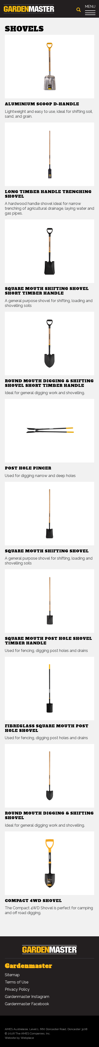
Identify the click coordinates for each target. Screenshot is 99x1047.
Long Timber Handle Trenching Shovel (48, 194)
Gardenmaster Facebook (27, 1004)
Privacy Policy (17, 989)
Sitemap (12, 975)
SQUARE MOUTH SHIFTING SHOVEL (47, 551)
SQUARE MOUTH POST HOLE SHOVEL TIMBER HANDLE (48, 641)
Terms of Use (16, 982)
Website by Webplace (19, 1038)
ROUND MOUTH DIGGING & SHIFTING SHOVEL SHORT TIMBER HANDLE (49, 383)
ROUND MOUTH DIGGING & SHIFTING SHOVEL (49, 815)
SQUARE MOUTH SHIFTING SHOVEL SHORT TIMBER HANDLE (47, 291)
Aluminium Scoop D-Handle (42, 104)
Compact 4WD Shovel (33, 900)
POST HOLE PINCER (28, 468)
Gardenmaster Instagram (27, 996)
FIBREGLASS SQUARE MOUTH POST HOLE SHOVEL (46, 728)
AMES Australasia (16, 1029)
